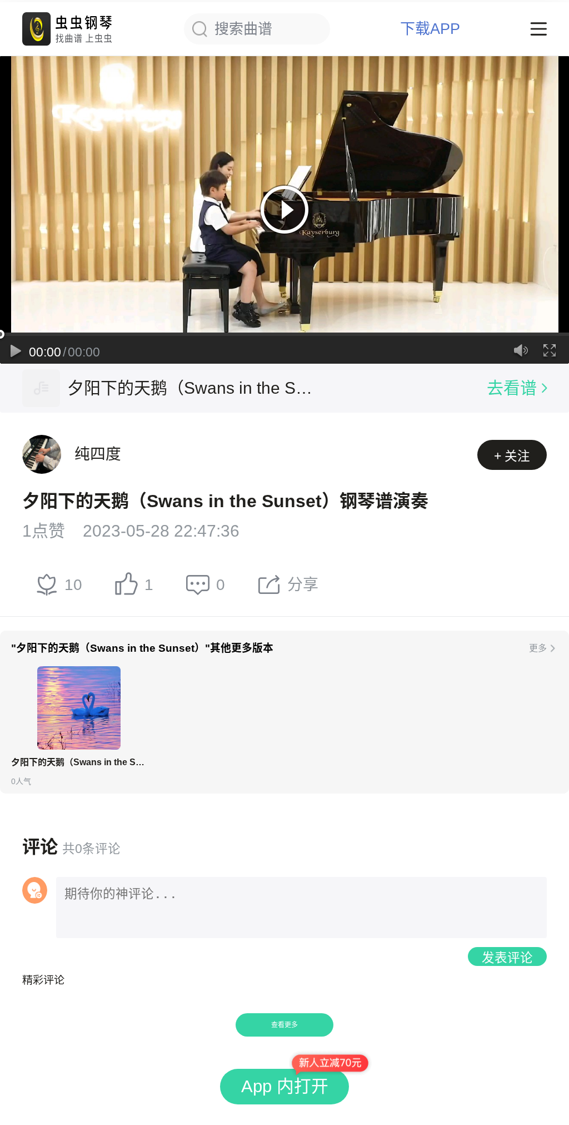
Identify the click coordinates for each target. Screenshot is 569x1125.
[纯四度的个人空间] (41, 454)
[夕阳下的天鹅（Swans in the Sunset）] (41, 388)
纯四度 (97, 454)
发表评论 (507, 958)
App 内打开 (284, 1086)
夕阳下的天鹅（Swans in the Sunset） (192, 388)
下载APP (430, 29)
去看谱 (512, 388)
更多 (538, 648)
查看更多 (284, 1025)
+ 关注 (512, 456)
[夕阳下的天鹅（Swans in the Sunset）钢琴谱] (79, 708)
